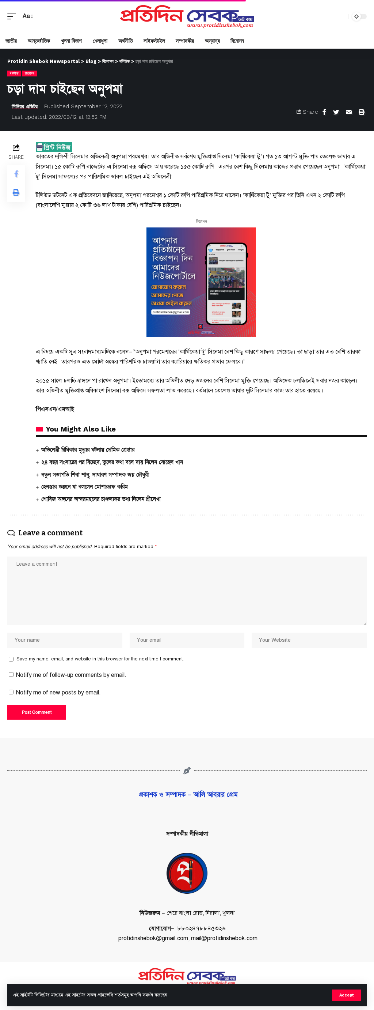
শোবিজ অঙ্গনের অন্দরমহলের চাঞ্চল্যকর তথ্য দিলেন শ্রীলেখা (101, 499)
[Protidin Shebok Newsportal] (187, 16)
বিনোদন (29, 73)
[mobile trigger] (13, 16)
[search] (340, 16)
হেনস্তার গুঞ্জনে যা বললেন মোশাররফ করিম (84, 486)
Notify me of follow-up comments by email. (71, 675)
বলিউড (14, 73)
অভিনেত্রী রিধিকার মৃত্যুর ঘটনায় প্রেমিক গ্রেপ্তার (87, 449)
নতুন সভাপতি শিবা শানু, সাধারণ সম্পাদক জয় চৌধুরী (95, 474)
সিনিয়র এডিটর (25, 106)
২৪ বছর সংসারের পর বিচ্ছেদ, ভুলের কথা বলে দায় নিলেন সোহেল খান (112, 462)
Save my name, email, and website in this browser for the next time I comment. (100, 659)
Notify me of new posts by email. (58, 692)
